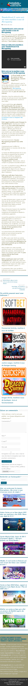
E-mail (4, 441)
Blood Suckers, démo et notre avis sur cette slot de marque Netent (10, 281)
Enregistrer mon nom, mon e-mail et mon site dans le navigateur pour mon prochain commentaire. (13, 456)
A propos (4, 680)
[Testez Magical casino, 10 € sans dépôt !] (14, 9)
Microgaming (17, 88)
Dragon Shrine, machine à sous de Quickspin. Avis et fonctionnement (13, 400)
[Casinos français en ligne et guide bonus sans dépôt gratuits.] (14, 4)
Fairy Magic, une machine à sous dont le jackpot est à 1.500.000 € (18, 287)
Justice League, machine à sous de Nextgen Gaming (13, 364)
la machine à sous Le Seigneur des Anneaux (12, 118)
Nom (4, 436)
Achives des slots (7, 25)
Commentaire (6, 421)
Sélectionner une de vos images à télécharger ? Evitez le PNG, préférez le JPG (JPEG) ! (13, 466)
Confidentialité (12, 680)
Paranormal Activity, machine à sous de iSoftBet (13, 329)
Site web (4, 447)
